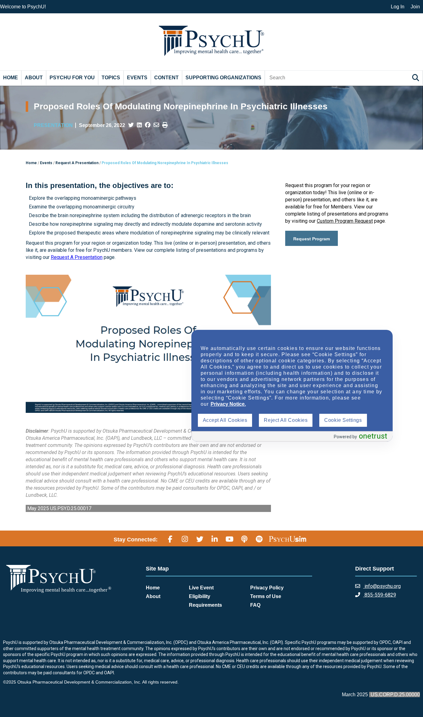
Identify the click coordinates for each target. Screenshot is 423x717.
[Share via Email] (156, 125)
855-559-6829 (379, 595)
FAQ (255, 605)
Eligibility (199, 596)
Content (166, 77)
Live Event (201, 587)
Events (137, 77)
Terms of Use (265, 596)
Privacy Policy (267, 587)
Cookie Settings (343, 420)
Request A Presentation (76, 257)
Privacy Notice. (228, 404)
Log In (397, 6)
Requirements (205, 605)
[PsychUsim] (287, 538)
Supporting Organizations (223, 77)
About (34, 77)
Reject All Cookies (285, 420)
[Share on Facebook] (147, 125)
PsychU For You (72, 77)
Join (415, 6)
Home (10, 77)
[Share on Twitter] (131, 125)
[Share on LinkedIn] (139, 125)
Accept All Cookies (225, 420)
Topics (111, 77)
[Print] (165, 125)
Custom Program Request (345, 221)
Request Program (311, 238)
